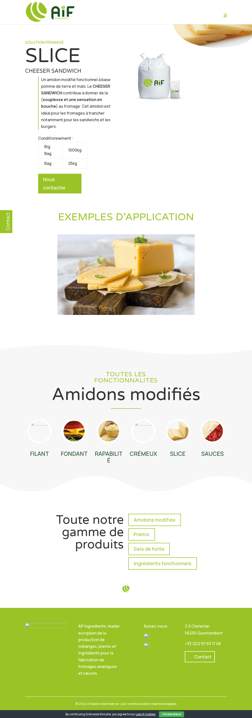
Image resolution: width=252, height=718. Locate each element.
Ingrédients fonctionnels (162, 563)
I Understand (171, 714)
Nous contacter (54, 183)
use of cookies (145, 714)
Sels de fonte (149, 549)
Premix (142, 534)
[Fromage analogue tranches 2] (125, 313)
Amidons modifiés (154, 519)
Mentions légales (164, 704)
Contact (202, 657)
